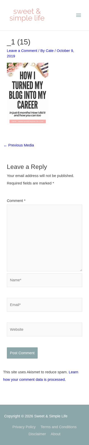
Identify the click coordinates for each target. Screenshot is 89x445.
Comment (16, 200)
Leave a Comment (22, 50)
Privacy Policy (24, 427)
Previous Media (19, 145)
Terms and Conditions (59, 427)
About (55, 434)
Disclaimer (37, 434)
